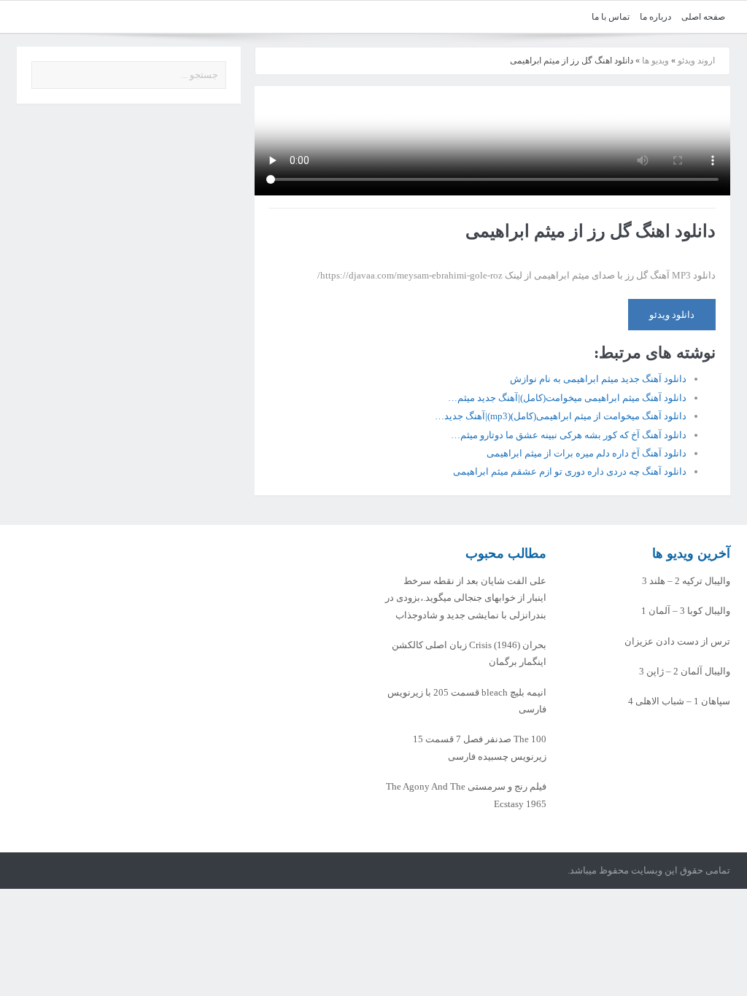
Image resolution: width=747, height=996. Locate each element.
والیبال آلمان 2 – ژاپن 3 (684, 671)
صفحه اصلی (703, 17)
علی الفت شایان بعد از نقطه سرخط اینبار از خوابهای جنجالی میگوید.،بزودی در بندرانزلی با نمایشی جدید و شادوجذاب (465, 597)
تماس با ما (611, 17)
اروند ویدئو (696, 60)
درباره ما (655, 17)
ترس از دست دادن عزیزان (677, 641)
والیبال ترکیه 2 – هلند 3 (686, 580)
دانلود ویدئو (671, 314)
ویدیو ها (655, 60)
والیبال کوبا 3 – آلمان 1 (685, 610)
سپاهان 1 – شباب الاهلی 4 (679, 701)
